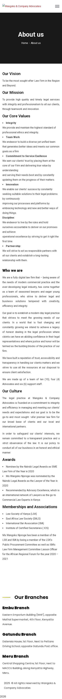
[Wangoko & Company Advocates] (21, 6)
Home (24, 43)
